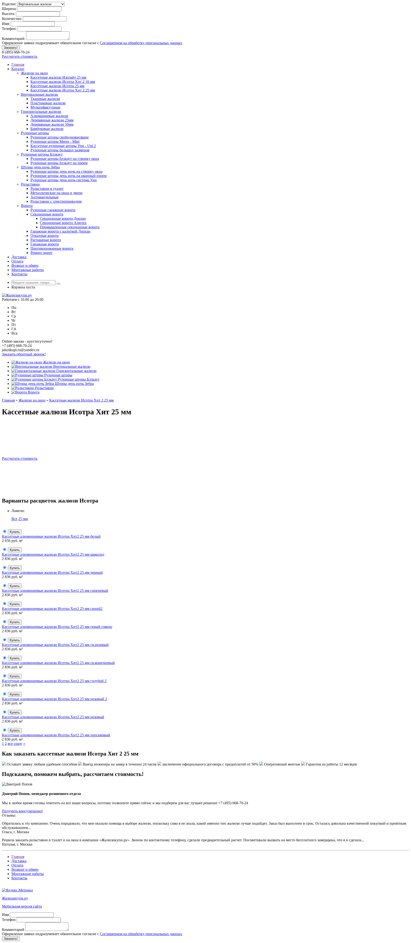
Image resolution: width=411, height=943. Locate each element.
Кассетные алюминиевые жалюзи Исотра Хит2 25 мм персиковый (56, 735)
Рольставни (30, 184)
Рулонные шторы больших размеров (59, 150)
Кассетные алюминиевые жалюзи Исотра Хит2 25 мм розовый (53, 717)
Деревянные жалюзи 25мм (51, 120)
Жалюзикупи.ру (15, 898)
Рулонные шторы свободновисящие (59, 137)
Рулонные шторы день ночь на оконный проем (68, 176)
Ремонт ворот (41, 253)
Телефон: (9, 29)
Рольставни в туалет (47, 189)
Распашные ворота (45, 240)
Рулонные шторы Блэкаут (42, 154)
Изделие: (9, 4)
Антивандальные (44, 197)
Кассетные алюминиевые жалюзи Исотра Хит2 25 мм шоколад (53, 554)
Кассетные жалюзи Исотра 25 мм (57, 86)
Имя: (6, 24)
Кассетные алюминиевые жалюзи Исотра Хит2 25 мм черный (52, 572)
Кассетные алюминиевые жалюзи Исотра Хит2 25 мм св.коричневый (58, 663)
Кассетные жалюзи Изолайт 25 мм (58, 77)
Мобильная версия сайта (22, 906)
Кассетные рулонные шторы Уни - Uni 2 (63, 146)
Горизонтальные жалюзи (41, 112)
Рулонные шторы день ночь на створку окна (66, 171)
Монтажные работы (27, 270)
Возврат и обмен (25, 265)
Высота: (8, 14)
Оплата (17, 261)
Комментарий (13, 930)
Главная (17, 64)
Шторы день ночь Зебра (40, 167)
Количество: (12, 19)
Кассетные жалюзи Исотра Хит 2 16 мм (62, 82)
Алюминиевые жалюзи (49, 116)
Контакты (19, 274)
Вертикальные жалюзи (39, 94)
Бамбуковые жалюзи (47, 129)
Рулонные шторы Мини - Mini (54, 141)
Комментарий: (13, 39)
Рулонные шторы (35, 133)
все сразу (15, 744)
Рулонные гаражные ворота (52, 210)
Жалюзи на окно (34, 73)
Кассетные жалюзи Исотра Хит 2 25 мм (62, 90)
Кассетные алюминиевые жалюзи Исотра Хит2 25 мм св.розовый (55, 645)
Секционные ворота (46, 214)
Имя (5, 915)
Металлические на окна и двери (56, 193)
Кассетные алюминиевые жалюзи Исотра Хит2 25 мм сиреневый (55, 591)
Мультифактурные (45, 107)
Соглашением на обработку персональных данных (141, 43)
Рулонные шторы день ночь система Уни (63, 180)
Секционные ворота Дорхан (63, 218)
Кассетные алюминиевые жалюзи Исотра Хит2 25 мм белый (51, 536)
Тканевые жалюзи (45, 99)
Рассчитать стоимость (19, 56)
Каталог (17, 69)
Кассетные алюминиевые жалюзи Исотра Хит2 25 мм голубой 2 (54, 681)
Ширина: (9, 9)
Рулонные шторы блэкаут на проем (59, 163)
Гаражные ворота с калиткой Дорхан (60, 231)
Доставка (18, 257)
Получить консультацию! (22, 811)
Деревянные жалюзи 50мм (51, 124)
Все (14, 519)
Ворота (27, 206)
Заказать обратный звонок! (24, 354)
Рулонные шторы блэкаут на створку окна (64, 159)
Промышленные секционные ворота (69, 227)
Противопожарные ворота (51, 248)
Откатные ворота (44, 236)
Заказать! (11, 47)
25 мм (23, 519)
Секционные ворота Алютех (63, 223)
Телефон (9, 920)
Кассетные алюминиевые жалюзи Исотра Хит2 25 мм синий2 (52, 609)
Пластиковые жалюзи (48, 103)
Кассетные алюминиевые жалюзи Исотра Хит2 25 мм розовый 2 (54, 699)
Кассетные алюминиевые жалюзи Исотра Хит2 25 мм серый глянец (57, 627)
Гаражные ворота (44, 244)
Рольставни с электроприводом (56, 201)
